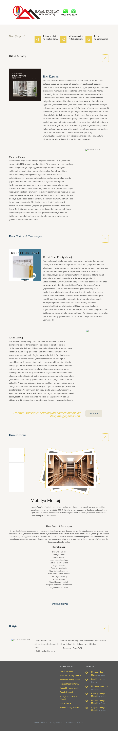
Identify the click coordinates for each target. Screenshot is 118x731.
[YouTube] (60, 726)
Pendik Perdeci (66, 692)
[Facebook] (53, 726)
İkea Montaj (96, 679)
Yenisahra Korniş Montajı (70, 675)
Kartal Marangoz (67, 671)
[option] (67, 483)
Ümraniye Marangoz (99, 686)
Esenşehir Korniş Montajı (70, 680)
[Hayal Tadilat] (44, 12)
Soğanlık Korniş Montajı (70, 688)
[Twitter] (57, 726)
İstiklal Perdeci (66, 703)
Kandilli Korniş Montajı (69, 707)
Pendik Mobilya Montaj (69, 684)
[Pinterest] (64, 726)
